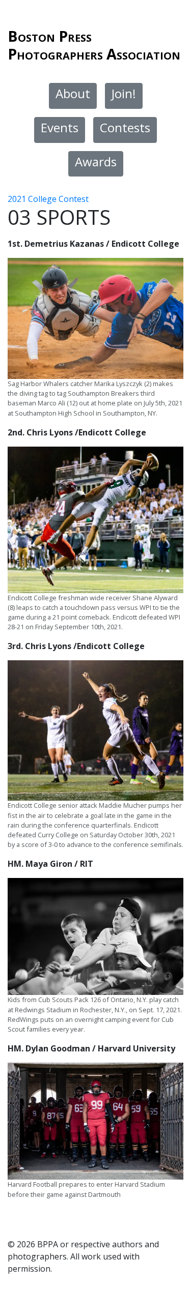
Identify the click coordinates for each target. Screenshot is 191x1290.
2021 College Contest (48, 198)
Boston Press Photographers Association (94, 45)
